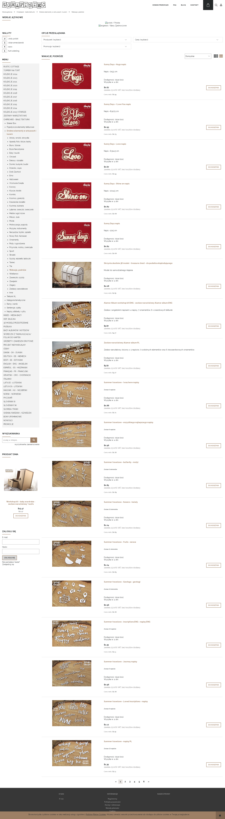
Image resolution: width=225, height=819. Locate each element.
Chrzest (12, 157)
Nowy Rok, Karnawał (18, 236)
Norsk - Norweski (12, 394)
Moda (11, 221)
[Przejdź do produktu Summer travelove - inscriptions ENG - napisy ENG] (71, 633)
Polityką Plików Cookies (96, 814)
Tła (10, 266)
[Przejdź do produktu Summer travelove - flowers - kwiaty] (71, 514)
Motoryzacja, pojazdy (18, 225)
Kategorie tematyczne (16, 300)
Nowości (8, 420)
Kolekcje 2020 (10, 85)
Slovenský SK (10, 405)
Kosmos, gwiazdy (16, 198)
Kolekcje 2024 (10, 74)
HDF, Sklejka (9, 319)
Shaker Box (11, 123)
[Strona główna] (24, 5)
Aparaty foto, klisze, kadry (20, 142)
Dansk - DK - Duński (13, 352)
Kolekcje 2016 (10, 101)
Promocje (8, 424)
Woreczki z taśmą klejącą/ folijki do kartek (17, 335)
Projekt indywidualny (15, 345)
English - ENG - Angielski (15, 364)
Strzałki (12, 255)
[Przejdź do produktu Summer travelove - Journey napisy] (71, 673)
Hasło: (4, 547)
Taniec (12, 262)
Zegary (12, 285)
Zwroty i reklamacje (112, 805)
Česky (6, 349)
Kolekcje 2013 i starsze (15, 112)
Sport (11, 251)
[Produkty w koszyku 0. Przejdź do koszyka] (208, 5)
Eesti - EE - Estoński (13, 360)
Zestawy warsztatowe (15, 116)
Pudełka (8, 327)
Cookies (112, 811)
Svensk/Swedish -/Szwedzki (17, 413)
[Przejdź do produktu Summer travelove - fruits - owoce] (71, 554)
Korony (12, 187)
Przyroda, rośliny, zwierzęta (21, 247)
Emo (11, 176)
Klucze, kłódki (15, 191)
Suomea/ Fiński (11, 409)
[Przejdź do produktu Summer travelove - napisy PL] (71, 753)
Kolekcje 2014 (10, 108)
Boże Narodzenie (16, 149)
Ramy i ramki (12, 304)
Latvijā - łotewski (13, 383)
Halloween (13, 179)
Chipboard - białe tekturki (17, 119)
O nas (61, 799)
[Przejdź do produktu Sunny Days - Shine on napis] (71, 195)
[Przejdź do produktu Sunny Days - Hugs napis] (71, 76)
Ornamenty (14, 240)
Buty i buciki (14, 153)
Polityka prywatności (112, 802)
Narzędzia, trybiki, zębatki (20, 232)
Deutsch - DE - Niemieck (15, 356)
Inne (11, 293)
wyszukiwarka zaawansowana (27, 444)
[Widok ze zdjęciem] (216, 56)
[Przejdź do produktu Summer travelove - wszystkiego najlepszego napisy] (71, 434)
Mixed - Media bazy (13, 315)
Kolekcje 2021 (10, 82)
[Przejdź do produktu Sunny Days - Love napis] (71, 156)
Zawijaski (13, 281)
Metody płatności (112, 808)
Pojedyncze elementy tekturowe (20, 127)
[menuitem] (160, 5)
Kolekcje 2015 (10, 104)
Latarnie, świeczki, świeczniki (21, 210)
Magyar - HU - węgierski (15, 390)
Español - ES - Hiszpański (15, 368)
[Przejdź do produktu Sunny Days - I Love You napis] (71, 116)
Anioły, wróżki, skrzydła (19, 138)
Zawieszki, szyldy (16, 277)
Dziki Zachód (15, 172)
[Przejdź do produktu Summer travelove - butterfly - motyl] (71, 474)
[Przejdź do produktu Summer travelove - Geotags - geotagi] (71, 594)
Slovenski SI (9, 402)
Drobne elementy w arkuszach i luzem (21, 132)
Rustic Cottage (11, 67)
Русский (8, 398)
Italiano (7, 379)
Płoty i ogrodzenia (17, 243)
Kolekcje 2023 (10, 78)
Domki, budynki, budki (18, 164)
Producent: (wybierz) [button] (52, 40)
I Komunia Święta (16, 183)
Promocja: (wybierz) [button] (51, 46)
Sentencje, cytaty (14, 308)
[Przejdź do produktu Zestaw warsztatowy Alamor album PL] (71, 354)
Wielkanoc (13, 274)
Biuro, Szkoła (14, 145)
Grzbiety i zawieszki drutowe (18, 341)
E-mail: (5, 537)
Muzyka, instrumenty (18, 228)
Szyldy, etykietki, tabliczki (20, 259)
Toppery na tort (12, 70)
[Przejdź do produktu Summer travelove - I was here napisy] (71, 394)
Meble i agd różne (17, 213)
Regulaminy (112, 799)
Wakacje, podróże (17, 270)
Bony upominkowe (12, 417)
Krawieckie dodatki (17, 202)
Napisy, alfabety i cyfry (16, 311)
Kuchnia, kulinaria (16, 206)
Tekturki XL (11, 296)
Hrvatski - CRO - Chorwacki (17, 375)
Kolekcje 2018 (10, 93)
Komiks (12, 194)
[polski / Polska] (112, 23)
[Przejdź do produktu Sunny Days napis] (71, 235)
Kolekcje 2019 (10, 89)
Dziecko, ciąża (15, 168)
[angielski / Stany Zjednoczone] (113, 25)
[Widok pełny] (221, 56)
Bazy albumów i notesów (16, 330)
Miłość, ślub (14, 217)
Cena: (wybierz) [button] (141, 40)
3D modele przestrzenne (16, 323)
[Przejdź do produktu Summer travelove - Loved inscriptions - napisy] (71, 713)
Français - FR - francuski (16, 371)
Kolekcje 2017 (10, 97)
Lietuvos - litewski (13, 386)
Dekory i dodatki (16, 160)
